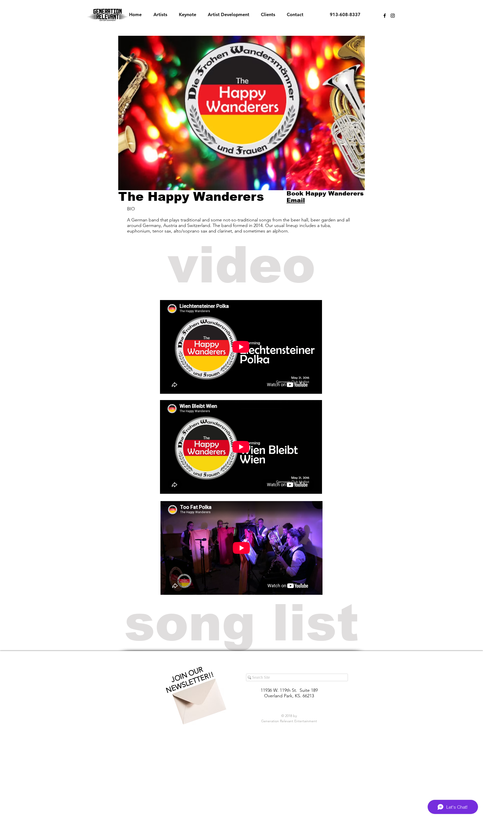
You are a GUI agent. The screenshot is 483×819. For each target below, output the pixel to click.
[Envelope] (198, 697)
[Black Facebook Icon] (384, 15)
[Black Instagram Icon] (392, 15)
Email (296, 200)
